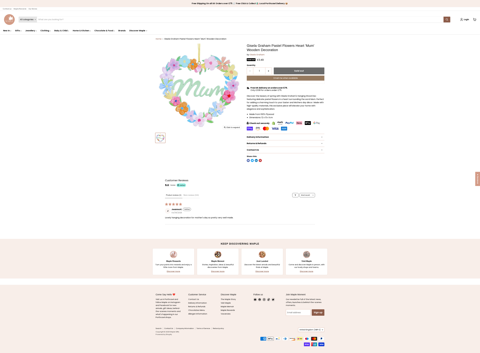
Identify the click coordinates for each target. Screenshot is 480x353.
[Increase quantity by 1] (268, 70)
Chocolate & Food (104, 30)
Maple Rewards (20, 9)
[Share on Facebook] (248, 160)
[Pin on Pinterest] (260, 160)
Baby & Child (61, 30)
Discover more (173, 271)
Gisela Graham (257, 54)
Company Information (185, 328)
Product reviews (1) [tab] (173, 195)
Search (159, 328)
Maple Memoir (227, 306)
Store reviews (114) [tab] (191, 195)
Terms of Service (203, 328)
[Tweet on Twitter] (252, 160)
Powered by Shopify (164, 334)
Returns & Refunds (196, 306)
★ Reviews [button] (477, 179)
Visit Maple (226, 303)
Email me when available (286, 78)
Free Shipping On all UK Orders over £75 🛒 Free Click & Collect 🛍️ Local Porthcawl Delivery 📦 (240, 3)
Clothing (45, 30)
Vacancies (225, 313)
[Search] (447, 19)
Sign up (318, 312)
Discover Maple (137, 30)
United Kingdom (310, 329)
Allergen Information (197, 313)
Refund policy (218, 328)
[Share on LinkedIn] (256, 160)
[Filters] (295, 195)
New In (6, 30)
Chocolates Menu (196, 310)
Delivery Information (197, 303)
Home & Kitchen (81, 30)
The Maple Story (228, 299)
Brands (122, 30)
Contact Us (193, 299)
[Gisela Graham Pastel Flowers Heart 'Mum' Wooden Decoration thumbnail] (160, 138)
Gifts (17, 30)
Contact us (7, 9)
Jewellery (30, 30)
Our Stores (32, 9)
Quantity (251, 65)
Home (159, 39)
